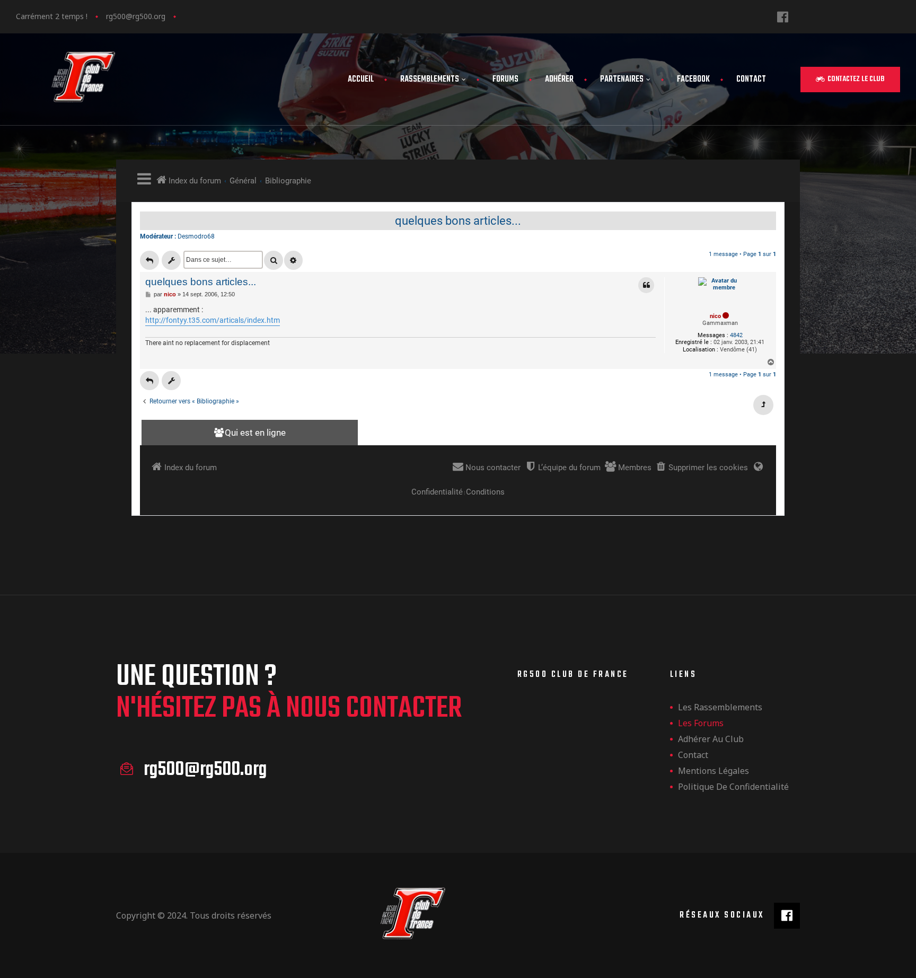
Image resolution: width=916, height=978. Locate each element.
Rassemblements (429, 79)
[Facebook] (783, 17)
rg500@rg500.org (135, 16)
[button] (850, 79)
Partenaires (622, 79)
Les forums (701, 723)
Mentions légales (713, 771)
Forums (505, 79)
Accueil (361, 79)
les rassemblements (720, 707)
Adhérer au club (711, 739)
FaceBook (693, 79)
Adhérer (559, 79)
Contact (751, 79)
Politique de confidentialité (733, 786)
